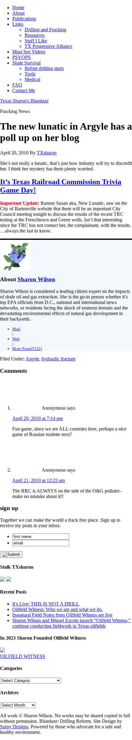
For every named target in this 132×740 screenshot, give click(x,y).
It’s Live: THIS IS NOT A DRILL (45, 603)
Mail (16, 329)
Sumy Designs (14, 726)
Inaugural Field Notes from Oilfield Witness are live (62, 614)
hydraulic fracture (58, 358)
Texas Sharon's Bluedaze (24, 100)
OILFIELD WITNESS (22, 656)
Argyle (32, 358)
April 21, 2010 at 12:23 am (38, 480)
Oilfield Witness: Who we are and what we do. (57, 609)
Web (16, 339)
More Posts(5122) (27, 348)
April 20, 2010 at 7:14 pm (37, 418)
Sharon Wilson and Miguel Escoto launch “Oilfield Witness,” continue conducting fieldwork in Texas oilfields (71, 623)
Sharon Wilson (36, 279)
